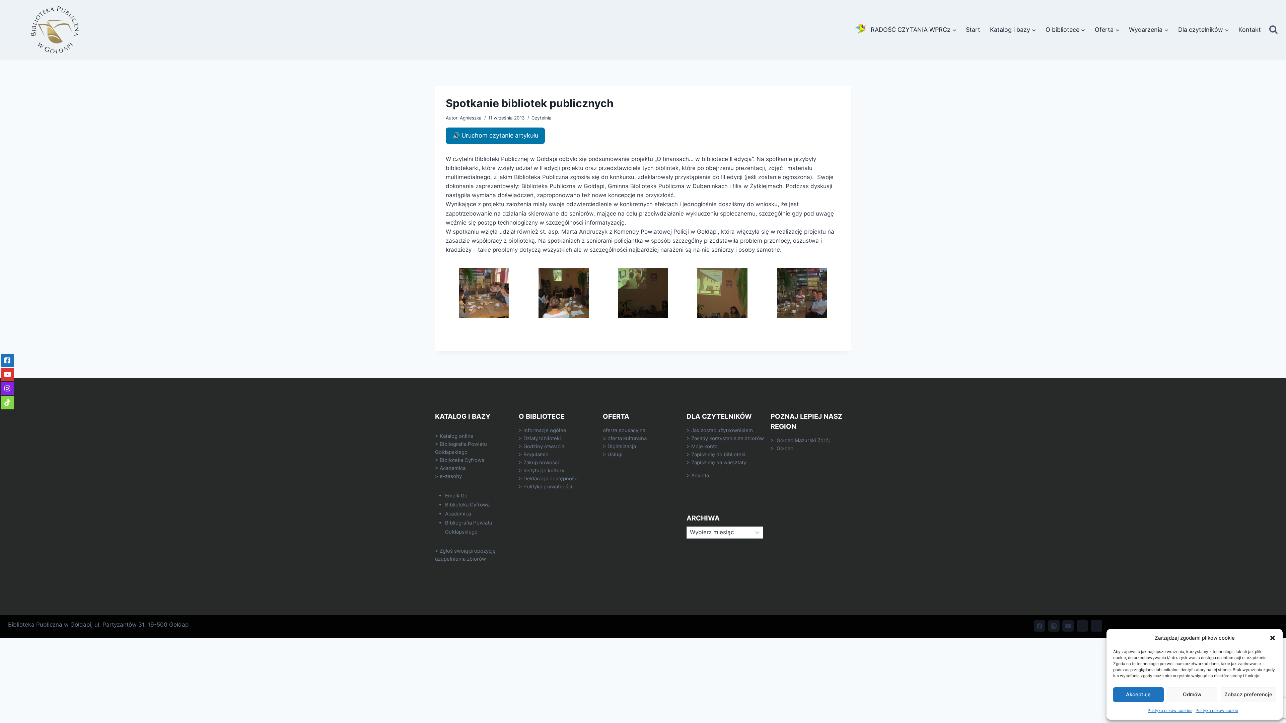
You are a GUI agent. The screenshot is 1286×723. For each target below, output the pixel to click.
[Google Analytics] (1096, 626)
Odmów (1192, 694)
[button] (1272, 638)
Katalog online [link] (457, 436)
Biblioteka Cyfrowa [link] (462, 460)
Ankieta (700, 475)
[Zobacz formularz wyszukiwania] (1273, 29)
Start (973, 29)
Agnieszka (471, 117)
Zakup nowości (541, 462)
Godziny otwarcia (543, 446)
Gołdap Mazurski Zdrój (803, 440)
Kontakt (1249, 29)
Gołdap (785, 448)
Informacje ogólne (544, 430)
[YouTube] (1068, 626)
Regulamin (536, 454)
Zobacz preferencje (1248, 694)
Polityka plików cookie (1217, 710)
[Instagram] (1054, 626)
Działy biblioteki (542, 438)
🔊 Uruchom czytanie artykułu (495, 135)
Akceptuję (1138, 694)
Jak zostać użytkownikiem (722, 430)
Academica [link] (453, 468)
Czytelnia (541, 117)
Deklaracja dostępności (551, 478)
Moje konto (704, 446)
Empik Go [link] (456, 495)
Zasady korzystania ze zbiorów (727, 438)
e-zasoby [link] (451, 476)
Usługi (615, 454)
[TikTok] (1082, 626)
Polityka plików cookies (1170, 710)
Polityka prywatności (547, 486)
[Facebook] (1039, 626)
